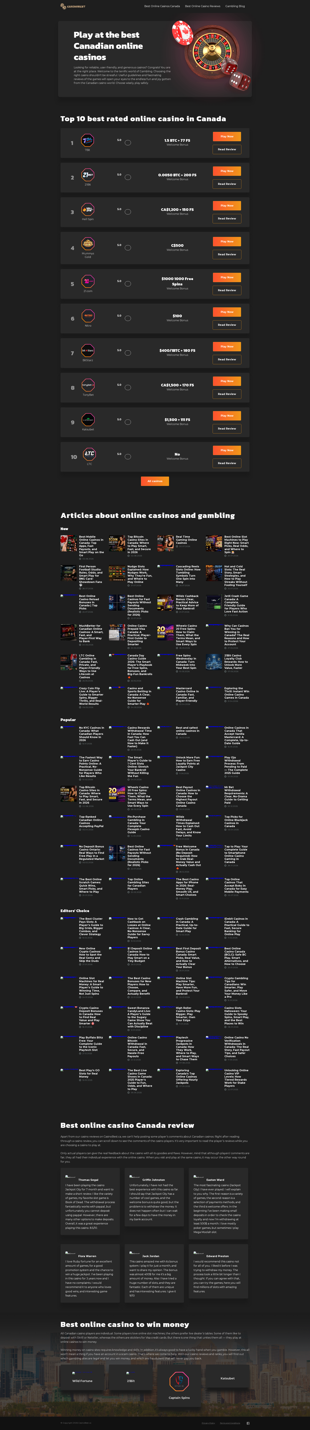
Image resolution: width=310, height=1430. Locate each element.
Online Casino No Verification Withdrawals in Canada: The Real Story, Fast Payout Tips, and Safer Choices (236, 1047)
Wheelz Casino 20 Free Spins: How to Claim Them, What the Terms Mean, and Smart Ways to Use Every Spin (188, 635)
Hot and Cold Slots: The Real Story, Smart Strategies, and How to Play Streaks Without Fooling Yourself (235, 576)
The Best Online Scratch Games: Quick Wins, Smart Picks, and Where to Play (90, 885)
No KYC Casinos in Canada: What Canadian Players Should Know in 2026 (91, 734)
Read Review (227, 149)
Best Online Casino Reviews (202, 6)
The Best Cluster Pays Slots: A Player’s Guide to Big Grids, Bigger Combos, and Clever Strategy (91, 926)
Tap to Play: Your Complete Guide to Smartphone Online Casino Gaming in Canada (236, 854)
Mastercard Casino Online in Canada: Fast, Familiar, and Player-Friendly (187, 694)
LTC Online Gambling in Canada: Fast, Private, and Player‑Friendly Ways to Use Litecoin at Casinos (89, 666)
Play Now (227, 136)
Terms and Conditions (230, 1423)
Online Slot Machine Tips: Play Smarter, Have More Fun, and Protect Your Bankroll (188, 986)
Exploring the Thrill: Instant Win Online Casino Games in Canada (236, 693)
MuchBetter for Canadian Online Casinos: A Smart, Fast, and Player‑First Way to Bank (91, 633)
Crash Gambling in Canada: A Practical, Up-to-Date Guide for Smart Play (187, 925)
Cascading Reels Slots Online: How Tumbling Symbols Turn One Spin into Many (188, 574)
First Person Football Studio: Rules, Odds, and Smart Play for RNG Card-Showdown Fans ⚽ (91, 576)
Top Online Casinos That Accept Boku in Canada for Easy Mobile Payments (236, 885)
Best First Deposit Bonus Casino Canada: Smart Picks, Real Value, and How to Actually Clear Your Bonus (188, 958)
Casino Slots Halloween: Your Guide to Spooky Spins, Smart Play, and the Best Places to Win (236, 1015)
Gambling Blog (235, 6)
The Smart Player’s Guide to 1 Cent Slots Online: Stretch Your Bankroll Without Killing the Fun (139, 767)
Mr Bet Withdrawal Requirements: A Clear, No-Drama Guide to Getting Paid (236, 795)
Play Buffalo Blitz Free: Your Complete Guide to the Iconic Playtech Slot (91, 1044)
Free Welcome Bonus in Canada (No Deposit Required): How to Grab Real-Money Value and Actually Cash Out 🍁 (188, 857)
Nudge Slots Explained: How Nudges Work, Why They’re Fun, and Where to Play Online (140, 574)
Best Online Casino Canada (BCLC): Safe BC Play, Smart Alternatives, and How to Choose (236, 956)
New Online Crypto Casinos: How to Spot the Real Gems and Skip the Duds (90, 954)
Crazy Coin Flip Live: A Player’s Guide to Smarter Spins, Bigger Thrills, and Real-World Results (91, 696)
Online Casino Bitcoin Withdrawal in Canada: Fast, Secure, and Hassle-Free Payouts (137, 1047)
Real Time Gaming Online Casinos (186, 539)
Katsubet (228, 1378)
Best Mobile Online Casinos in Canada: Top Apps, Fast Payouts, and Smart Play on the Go (91, 546)
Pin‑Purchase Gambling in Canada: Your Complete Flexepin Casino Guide (139, 824)
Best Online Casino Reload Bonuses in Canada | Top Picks (89, 602)
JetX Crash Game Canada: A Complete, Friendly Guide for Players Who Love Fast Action (236, 604)
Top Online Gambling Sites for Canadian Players (138, 884)
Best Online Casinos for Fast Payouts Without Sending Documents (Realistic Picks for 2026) (139, 605)
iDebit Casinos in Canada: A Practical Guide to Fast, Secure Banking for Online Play (236, 926)
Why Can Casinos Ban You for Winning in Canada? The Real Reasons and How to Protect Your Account (236, 635)
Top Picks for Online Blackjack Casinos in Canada (236, 821)
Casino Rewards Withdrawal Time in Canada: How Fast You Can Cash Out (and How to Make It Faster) (140, 737)
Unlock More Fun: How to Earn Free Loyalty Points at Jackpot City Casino (188, 763)
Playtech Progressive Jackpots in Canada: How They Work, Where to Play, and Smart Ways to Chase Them (187, 1048)
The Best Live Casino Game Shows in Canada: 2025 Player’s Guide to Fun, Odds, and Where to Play (140, 1080)
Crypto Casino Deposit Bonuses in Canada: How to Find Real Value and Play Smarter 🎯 (91, 1015)
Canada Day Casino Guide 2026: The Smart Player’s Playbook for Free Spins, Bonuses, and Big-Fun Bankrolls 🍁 (140, 666)
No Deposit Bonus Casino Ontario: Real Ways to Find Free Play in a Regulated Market (91, 853)
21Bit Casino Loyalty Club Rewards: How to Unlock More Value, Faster (236, 662)
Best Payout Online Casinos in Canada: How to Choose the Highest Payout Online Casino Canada (188, 796)
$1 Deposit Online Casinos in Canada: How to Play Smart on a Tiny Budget (140, 954)
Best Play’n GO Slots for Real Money (89, 1073)
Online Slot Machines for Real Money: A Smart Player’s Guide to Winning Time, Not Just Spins (91, 986)
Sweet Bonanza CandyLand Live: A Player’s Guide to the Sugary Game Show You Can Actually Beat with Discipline (140, 1017)
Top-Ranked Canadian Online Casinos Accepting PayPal (91, 821)
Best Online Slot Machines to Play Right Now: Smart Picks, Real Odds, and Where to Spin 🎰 (236, 544)
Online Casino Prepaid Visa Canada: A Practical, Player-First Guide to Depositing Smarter (139, 635)
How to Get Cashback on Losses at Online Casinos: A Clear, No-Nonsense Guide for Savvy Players (139, 928)
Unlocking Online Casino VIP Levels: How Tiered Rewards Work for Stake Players (236, 1078)
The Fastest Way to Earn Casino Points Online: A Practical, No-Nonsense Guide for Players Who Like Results (91, 767)
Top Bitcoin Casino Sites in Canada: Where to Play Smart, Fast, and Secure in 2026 (139, 544)
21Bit (131, 1381)
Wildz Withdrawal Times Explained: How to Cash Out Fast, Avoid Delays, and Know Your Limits (188, 826)
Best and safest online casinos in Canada (187, 730)
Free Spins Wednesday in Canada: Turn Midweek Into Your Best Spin (186, 662)
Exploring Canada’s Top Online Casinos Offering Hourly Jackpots (187, 1076)
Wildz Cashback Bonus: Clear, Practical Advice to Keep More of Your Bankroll (187, 602)
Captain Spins (179, 1398)
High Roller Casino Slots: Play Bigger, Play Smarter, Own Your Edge (188, 1014)
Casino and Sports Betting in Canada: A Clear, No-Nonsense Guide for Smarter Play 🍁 (139, 696)
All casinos (155, 481)
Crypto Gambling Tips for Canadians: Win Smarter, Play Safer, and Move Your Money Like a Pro (236, 987)
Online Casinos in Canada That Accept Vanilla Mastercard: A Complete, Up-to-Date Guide (236, 735)
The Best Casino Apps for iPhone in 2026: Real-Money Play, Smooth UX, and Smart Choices (187, 887)
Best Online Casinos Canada (162, 6)
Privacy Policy (208, 1423)
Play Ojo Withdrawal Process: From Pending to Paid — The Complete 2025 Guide (236, 765)
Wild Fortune (82, 1381)
